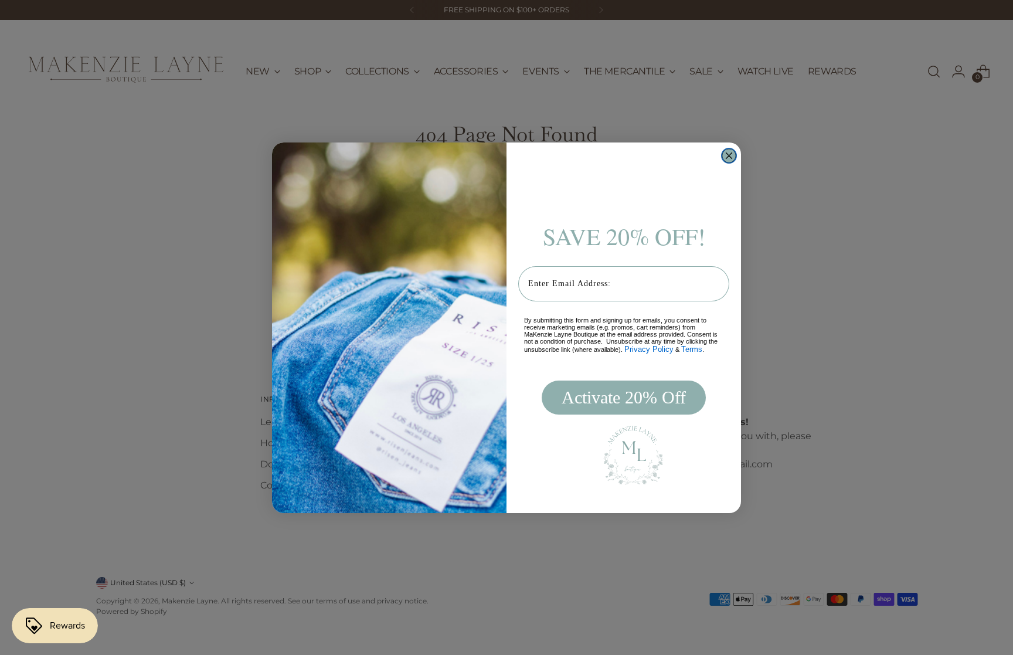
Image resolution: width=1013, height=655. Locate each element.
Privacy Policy (649, 349)
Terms (691, 349)
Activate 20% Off (624, 397)
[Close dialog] (729, 155)
